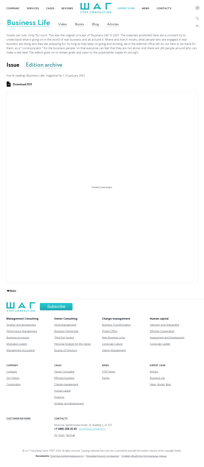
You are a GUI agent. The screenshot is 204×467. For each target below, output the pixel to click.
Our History (12, 378)
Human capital (62, 390)
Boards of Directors (65, 350)
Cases (50, 8)
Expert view (126, 8)
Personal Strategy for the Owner (72, 344)
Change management (66, 384)
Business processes (17, 337)
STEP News (108, 371)
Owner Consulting (64, 371)
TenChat (70, 435)
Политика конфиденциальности (67, 455)
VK (55, 435)
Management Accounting (20, 350)
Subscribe (56, 306)
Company (13, 8)
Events (105, 378)
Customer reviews (18, 419)
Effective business (64, 378)
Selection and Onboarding (164, 325)
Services (33, 8)
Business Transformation (116, 325)
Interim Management (114, 350)
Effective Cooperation (162, 331)
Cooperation (13, 384)
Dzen (61, 435)
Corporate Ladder (160, 344)
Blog (95, 24)
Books (79, 24)
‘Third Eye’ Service (64, 337)
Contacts (164, 8)
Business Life (28, 23)
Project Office (109, 331)
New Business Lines (113, 337)
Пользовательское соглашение (102, 455)
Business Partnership (66, 331)
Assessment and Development (167, 337)
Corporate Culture (112, 344)
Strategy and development (21, 325)
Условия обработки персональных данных (144, 455)
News (145, 8)
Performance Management (21, 331)
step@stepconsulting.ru (92, 429)
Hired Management (65, 325)
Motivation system (16, 344)
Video (62, 24)
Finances (59, 397)
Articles (113, 24)
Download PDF (22, 84)
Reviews (67, 8)
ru (197, 26)
